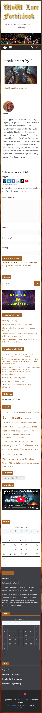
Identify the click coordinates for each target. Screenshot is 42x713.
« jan (4, 565)
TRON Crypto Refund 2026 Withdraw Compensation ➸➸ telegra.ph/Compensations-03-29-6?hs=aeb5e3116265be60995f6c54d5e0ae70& (21, 369)
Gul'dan (33, 426)
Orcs (29, 445)
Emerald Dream (16, 423)
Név (4, 227)
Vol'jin (35, 463)
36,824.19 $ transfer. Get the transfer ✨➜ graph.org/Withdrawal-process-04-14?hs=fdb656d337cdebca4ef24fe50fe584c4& (17, 357)
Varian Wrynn (24, 463)
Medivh (27, 442)
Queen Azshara (6, 450)
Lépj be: (5, 176)
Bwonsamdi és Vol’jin (9, 374)
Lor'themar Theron (31, 438)
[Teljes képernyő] (37, 508)
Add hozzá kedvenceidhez (16, 88)
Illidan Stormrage (23, 431)
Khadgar (29, 434)
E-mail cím (7, 238)
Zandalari (14, 466)
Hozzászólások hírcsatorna (12, 679)
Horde (12, 430)
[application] (21, 499)
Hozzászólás (8, 198)
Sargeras (25, 449)
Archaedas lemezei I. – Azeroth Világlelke (17, 324)
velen (31, 463)
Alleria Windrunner (7, 413)
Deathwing (28, 418)
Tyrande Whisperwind (10, 463)
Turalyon (33, 459)
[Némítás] (33, 508)
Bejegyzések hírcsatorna (11, 674)
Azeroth (36, 412)
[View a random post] (37, 47)
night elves (13, 445)
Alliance (18, 412)
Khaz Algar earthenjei (10, 321)
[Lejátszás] (5, 508)
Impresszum (6, 578)
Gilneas (27, 427)
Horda (5, 430)
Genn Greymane (19, 427)
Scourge (34, 449)
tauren (21, 459)
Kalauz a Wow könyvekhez (16, 378)
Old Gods (23, 445)
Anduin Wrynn (27, 413)
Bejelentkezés (7, 670)
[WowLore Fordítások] (21, 34)
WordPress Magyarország (11, 684)
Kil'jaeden (6, 437)
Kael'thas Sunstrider (20, 434)
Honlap (5, 248)
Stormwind (7, 454)
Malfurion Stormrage (13, 441)
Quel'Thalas (15, 450)
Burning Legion (13, 417)
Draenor (7, 422)
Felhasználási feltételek (10, 583)
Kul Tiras (14, 438)
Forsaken (25, 422)
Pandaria (34, 445)
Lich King (21, 437)
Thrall (28, 459)
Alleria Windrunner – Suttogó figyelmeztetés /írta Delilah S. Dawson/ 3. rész (20, 361)
